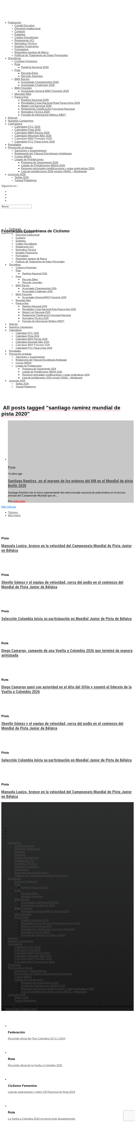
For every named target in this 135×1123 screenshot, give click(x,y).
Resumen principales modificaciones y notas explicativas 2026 (57, 168)
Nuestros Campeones (20, 120)
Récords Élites (29, 73)
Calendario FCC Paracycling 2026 (34, 141)
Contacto (19, 31)
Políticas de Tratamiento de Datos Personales (41, 55)
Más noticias (8, 506)
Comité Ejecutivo (24, 25)
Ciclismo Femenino (25, 61)
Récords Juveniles (32, 76)
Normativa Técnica (25, 43)
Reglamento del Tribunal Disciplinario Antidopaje (43, 153)
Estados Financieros (26, 46)
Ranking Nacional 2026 (35, 67)
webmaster (19, 501)
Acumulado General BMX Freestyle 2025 (45, 91)
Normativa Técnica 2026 (35, 111)
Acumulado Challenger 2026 (38, 85)
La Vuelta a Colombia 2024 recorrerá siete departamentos (41, 1118)
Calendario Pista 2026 (27, 129)
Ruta (17, 64)
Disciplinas (14, 58)
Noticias (12, 117)
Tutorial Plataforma (25, 180)
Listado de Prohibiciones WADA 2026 (43, 165)
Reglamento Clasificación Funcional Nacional (48, 109)
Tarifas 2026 (21, 177)
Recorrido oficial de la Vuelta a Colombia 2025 (35, 1065)
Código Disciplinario (26, 37)
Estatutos (19, 34)
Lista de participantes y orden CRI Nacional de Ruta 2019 (41, 1092)
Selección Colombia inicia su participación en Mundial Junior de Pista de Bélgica (66, 618)
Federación (14, 22)
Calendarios (15, 123)
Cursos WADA (22, 156)
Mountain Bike (22, 94)
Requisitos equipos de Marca (31, 52)
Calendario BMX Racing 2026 (32, 132)
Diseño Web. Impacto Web (21, 1009)
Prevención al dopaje (20, 147)
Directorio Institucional (27, 28)
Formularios (21, 49)
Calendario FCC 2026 (27, 126)
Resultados (14, 144)
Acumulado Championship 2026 (40, 82)
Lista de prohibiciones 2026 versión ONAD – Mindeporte (54, 171)
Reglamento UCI (24, 40)
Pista (17, 70)
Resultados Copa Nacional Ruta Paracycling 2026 (50, 103)
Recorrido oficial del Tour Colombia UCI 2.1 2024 (36, 1038)
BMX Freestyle (23, 88)
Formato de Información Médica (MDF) (43, 114)
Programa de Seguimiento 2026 (39, 162)
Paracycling (21, 97)
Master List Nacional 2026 (36, 106)
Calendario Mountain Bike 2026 (33, 135)
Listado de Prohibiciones (28, 159)
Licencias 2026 (17, 174)
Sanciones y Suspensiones (30, 150)
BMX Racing (21, 79)
